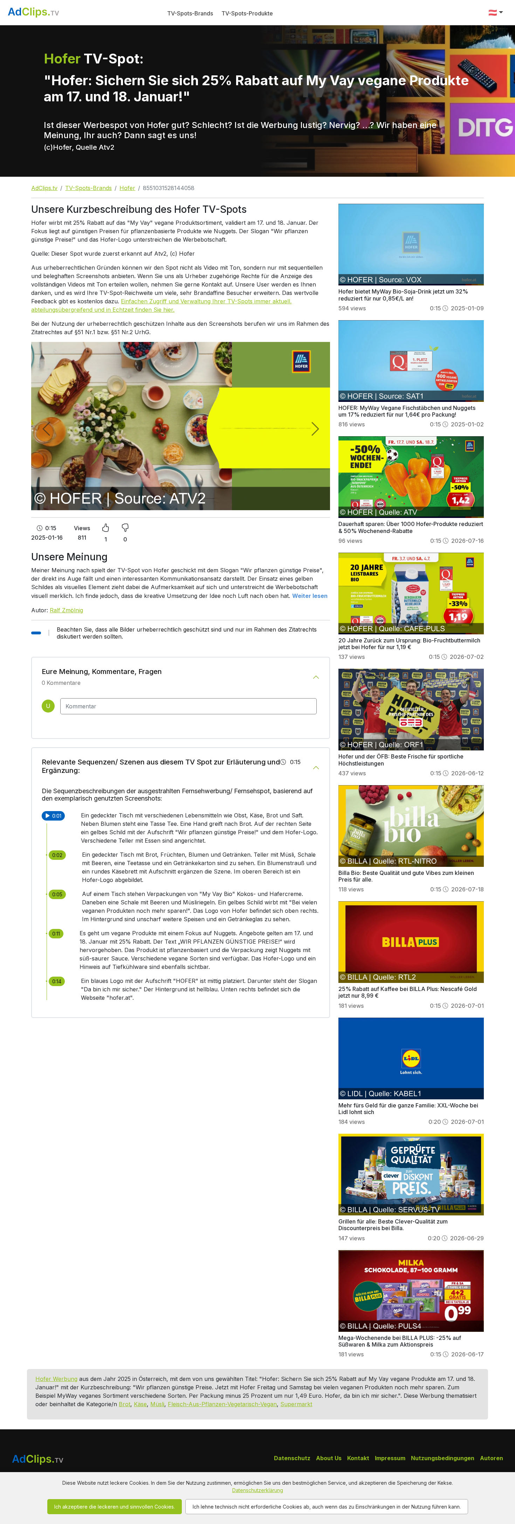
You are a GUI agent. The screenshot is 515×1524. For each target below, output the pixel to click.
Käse (140, 1404)
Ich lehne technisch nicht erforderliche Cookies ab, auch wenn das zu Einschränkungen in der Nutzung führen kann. (327, 1507)
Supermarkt (296, 1404)
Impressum (390, 1458)
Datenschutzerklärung (257, 1490)
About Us (329, 1458)
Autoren (491, 1458)
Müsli (157, 1404)
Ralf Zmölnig (66, 610)
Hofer (127, 187)
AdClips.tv (44, 187)
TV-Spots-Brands (190, 13)
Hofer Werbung (56, 1378)
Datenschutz (292, 1458)
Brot (124, 1404)
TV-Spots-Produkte (247, 13)
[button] (496, 13)
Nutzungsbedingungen (442, 1458)
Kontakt (358, 1458)
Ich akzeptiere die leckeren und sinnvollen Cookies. (114, 1507)
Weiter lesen (310, 595)
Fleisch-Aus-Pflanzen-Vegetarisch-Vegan (222, 1404)
